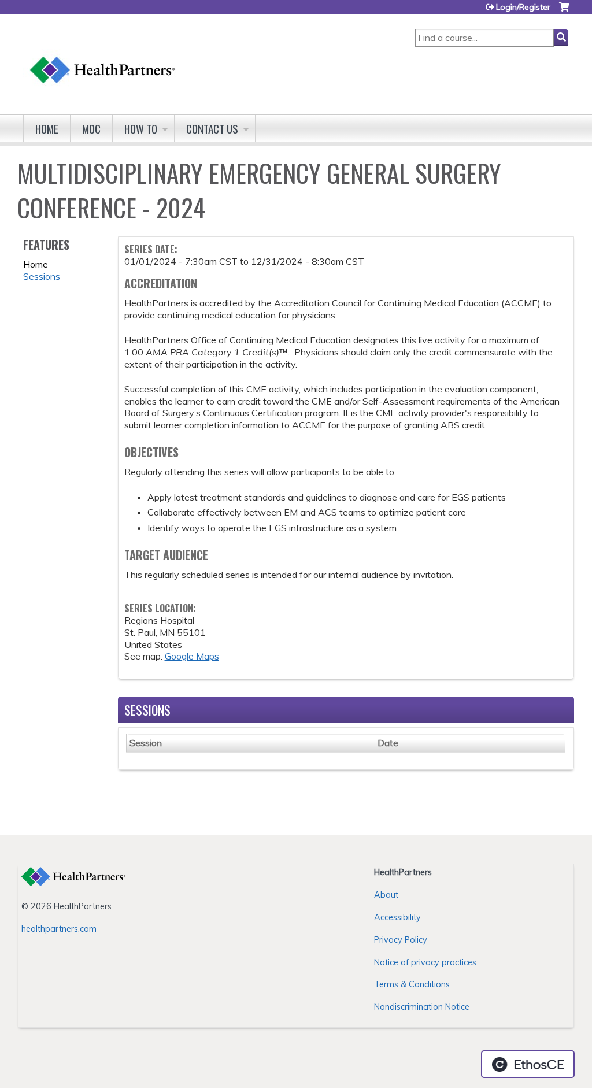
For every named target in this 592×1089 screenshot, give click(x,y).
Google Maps (192, 656)
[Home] (103, 58)
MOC (91, 128)
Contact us (212, 128)
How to (140, 128)
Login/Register (523, 7)
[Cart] (564, 11)
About (386, 895)
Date (388, 743)
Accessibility (397, 917)
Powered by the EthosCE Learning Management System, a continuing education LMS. (528, 1064)
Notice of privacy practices (425, 962)
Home (46, 128)
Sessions (41, 276)
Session (146, 743)
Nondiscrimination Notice (421, 1007)
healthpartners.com (59, 929)
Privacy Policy (400, 940)
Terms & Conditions (412, 984)
